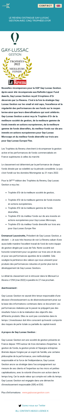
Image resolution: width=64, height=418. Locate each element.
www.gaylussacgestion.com (35, 392)
